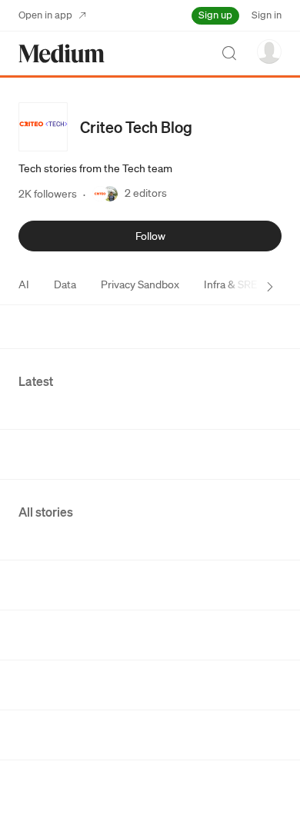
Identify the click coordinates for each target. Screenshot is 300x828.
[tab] (23, 284)
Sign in (267, 15)
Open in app (45, 15)
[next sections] (270, 287)
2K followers (47, 194)
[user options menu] (269, 51)
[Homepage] (61, 53)
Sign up (215, 15)
